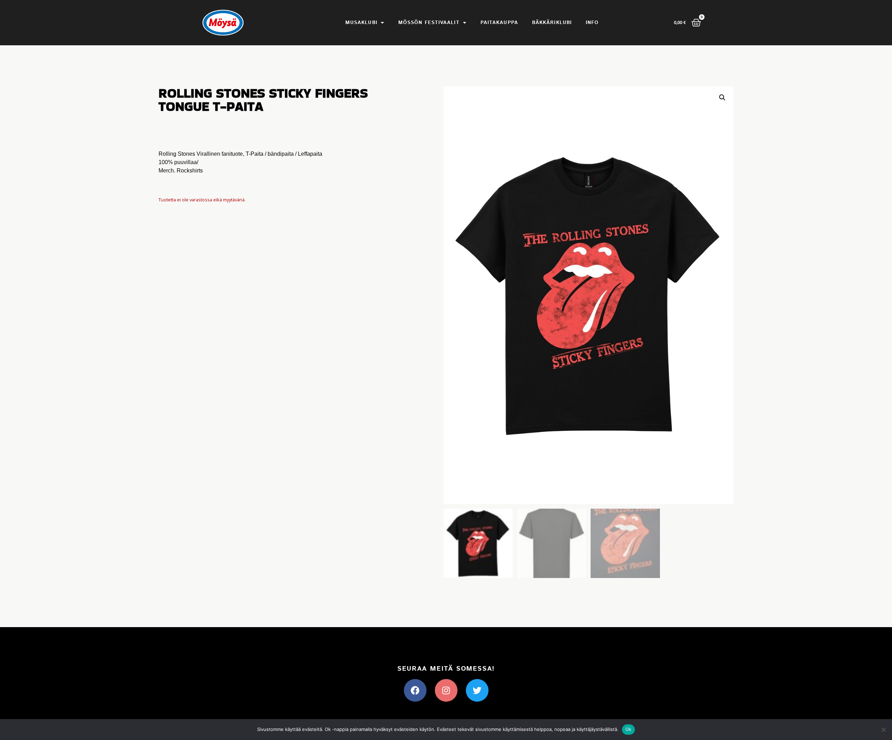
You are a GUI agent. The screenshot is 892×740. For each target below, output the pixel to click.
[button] (722, 97)
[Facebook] (415, 690)
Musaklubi (361, 22)
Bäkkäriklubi (552, 22)
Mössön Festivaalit (429, 22)
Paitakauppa (499, 22)
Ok (628, 729)
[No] (883, 729)
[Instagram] (446, 690)
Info (592, 22)
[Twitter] (477, 690)
